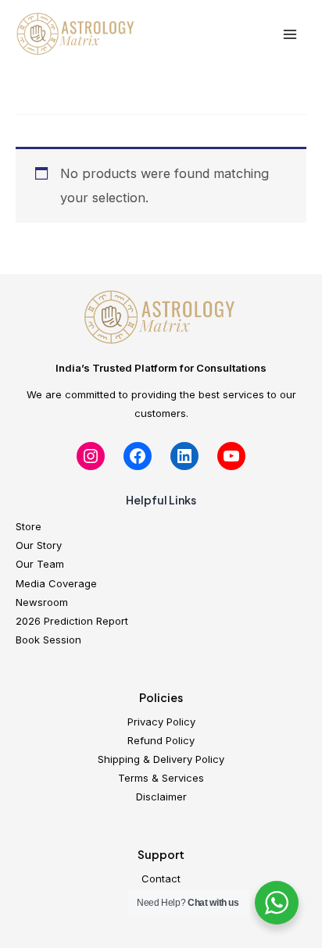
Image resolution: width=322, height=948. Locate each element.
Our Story (39, 545)
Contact (161, 878)
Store (28, 526)
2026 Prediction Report (72, 621)
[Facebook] (137, 456)
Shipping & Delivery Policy (161, 759)
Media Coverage (56, 583)
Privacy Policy (161, 721)
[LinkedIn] (184, 456)
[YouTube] (231, 456)
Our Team (40, 564)
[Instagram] (91, 456)
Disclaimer (161, 796)
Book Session (48, 639)
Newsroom (42, 602)
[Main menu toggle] (289, 35)
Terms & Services (161, 778)
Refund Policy (161, 740)
